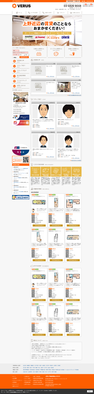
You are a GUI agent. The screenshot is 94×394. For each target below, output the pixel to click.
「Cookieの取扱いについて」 (15, 392)
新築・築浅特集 (36, 376)
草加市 (51, 365)
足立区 (24, 365)
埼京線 (53, 369)
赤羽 (53, 371)
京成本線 (37, 369)
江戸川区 (36, 365)
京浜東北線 (32, 369)
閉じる (90, 391)
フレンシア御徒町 (17, 177)
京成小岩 (25, 371)
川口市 (47, 365)
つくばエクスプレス (69, 369)
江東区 (59, 365)
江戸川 (45, 367)
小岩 (34, 371)
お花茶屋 (30, 371)
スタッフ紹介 (27, 378)
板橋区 (28, 365)
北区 (40, 365)
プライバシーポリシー (17, 380)
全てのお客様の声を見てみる (75, 95)
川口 (46, 371)
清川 (31, 367)
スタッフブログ (28, 380)
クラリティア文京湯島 (18, 191)
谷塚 (43, 371)
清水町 (52, 367)
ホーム (14, 376)
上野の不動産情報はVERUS (52, 376)
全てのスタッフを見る (76, 160)
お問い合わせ (27, 384)
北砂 (49, 367)
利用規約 (15, 382)
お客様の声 (27, 376)
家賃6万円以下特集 (37, 380)
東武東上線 (58, 369)
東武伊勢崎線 (26, 369)
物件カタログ (16, 386)
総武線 (62, 369)
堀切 (28, 367)
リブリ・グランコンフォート (20, 173)
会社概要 (15, 378)
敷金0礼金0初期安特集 (38, 378)
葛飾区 (32, 365)
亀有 (56, 371)
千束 (34, 367)
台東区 (43, 365)
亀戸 (42, 367)
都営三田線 (48, 369)
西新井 (37, 371)
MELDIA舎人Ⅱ (17, 182)
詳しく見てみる (51, 76)
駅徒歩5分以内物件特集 (38, 384)
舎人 (39, 367)
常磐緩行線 (42, 369)
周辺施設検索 (27, 382)
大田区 (55, 365)
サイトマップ (16, 384)
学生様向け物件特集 (37, 382)
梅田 (36, 367)
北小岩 (24, 367)
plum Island (16, 187)
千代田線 (77, 369)
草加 (40, 371)
